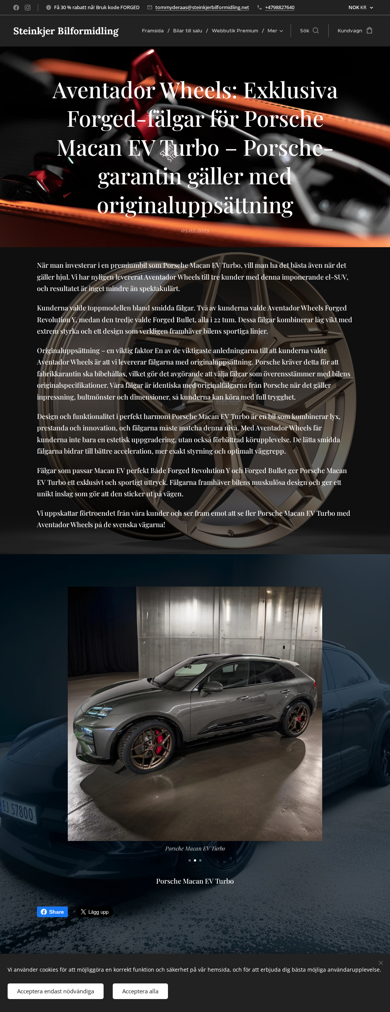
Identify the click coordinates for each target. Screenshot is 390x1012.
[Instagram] (27, 7)
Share (56, 912)
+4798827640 (279, 7)
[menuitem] (154, 30)
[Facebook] (16, 7)
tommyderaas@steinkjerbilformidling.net (202, 7)
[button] (309, 30)
